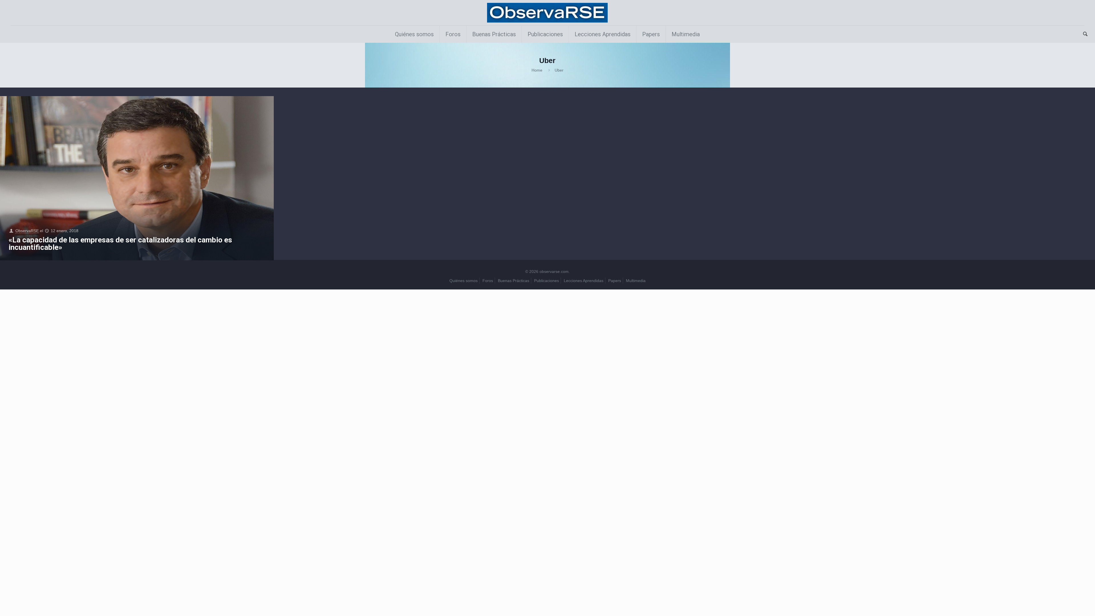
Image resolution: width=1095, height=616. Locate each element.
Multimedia (636, 280)
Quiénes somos (463, 280)
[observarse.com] (547, 12)
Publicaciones (546, 280)
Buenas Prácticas (513, 280)
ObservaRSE (27, 230)
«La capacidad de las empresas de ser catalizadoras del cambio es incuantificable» (120, 244)
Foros (487, 280)
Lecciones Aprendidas (583, 280)
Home (537, 70)
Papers (614, 280)
